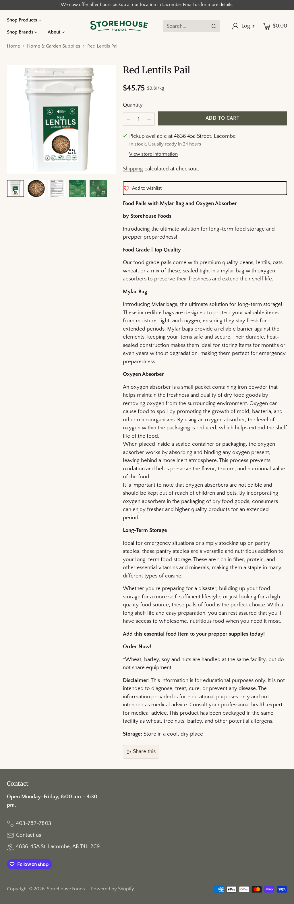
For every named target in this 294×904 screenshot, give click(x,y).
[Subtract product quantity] (128, 119)
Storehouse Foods (66, 888)
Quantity (133, 105)
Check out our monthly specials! (147, 4)
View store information (153, 154)
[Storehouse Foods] (119, 26)
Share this (144, 751)
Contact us (28, 835)
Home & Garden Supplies (53, 46)
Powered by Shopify (112, 888)
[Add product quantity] (149, 119)
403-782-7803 (33, 823)
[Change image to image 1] (15, 188)
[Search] (214, 26)
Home (13, 46)
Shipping (133, 169)
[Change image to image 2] (36, 188)
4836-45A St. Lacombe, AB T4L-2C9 (58, 847)
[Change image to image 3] (56, 188)
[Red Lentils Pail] (61, 119)
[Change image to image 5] (98, 188)
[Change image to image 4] (77, 188)
